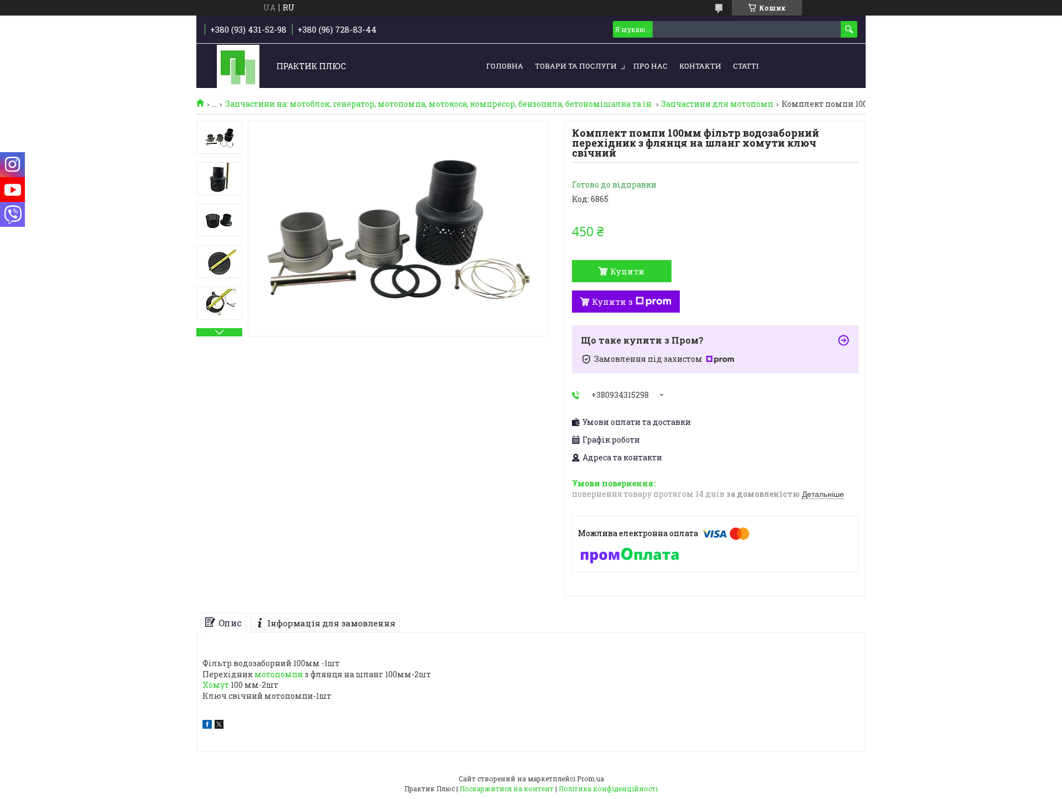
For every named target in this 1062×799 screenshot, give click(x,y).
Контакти (700, 66)
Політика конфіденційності (608, 788)
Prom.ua (590, 778)
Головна (504, 66)
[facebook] (207, 725)
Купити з (612, 301)
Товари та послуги (576, 66)
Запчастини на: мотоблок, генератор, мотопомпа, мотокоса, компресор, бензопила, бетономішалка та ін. (439, 104)
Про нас (650, 66)
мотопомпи (278, 674)
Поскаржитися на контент (507, 788)
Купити (627, 271)
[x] (219, 725)
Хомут (215, 684)
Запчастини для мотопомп (717, 104)
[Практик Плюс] (238, 66)
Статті (745, 66)
